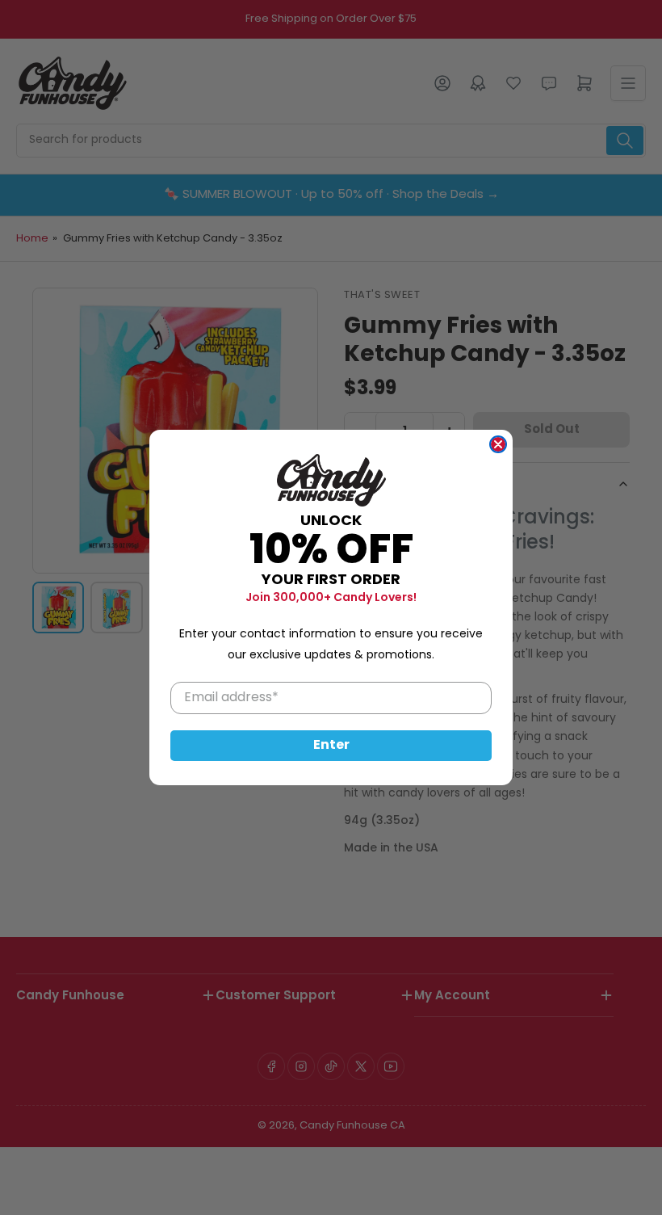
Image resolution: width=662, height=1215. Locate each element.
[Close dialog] (498, 444)
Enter (331, 745)
